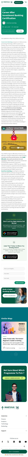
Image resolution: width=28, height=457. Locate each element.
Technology (4, 424)
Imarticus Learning (11, 23)
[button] (15, 354)
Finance (3, 419)
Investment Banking (6, 42)
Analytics (3, 421)
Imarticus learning (6, 171)
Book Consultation (10, 295)
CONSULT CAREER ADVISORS (12, 378)
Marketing (4, 426)
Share (20, 31)
